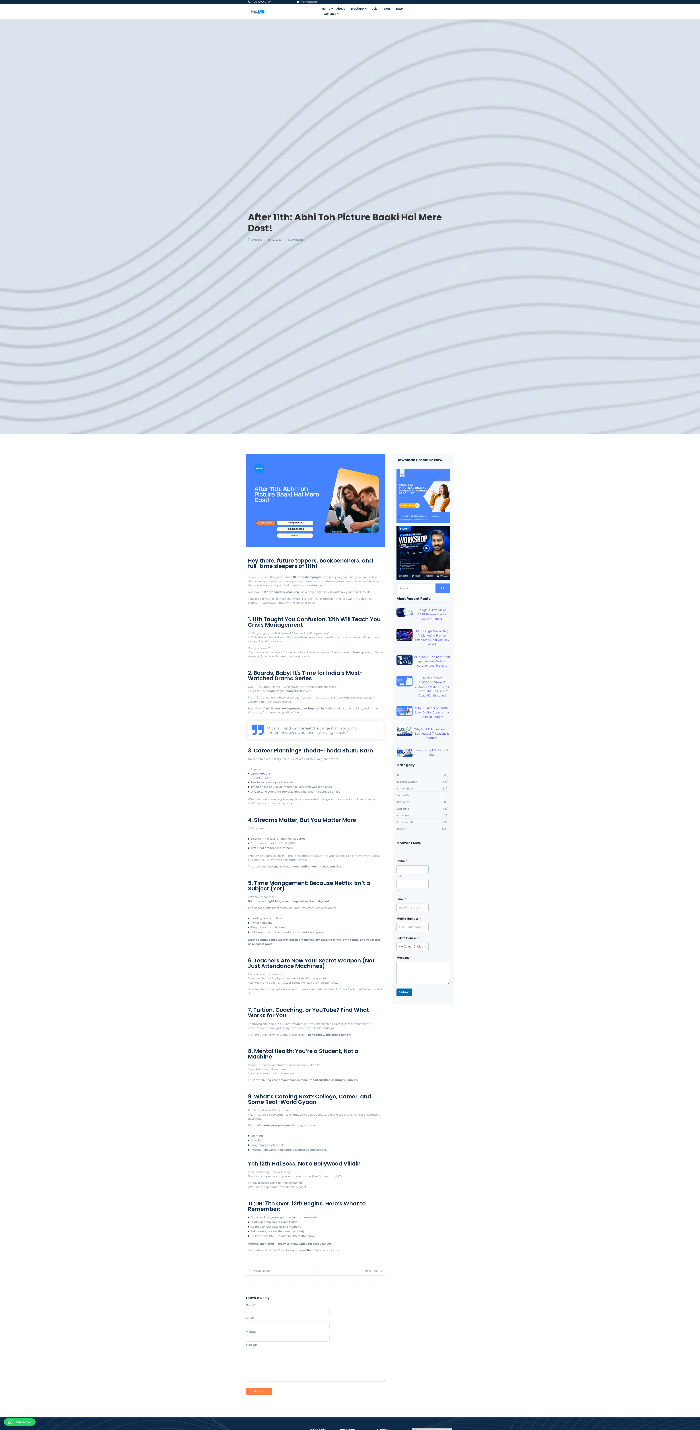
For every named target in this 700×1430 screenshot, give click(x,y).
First (399, 875)
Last (399, 890)
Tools (374, 9)
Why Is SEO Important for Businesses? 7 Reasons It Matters (432, 733)
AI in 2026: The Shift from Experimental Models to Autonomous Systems (432, 661)
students (302, 989)
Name (250, 1305)
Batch (400, 9)
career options (261, 773)
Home (326, 9)
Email (250, 1318)
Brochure (357, 9)
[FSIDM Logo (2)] (262, 11)
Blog (387, 9)
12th (265, 592)
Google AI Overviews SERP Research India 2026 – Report (431, 614)
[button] (20, 1422)
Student (257, 239)
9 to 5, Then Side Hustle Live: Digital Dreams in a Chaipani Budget (432, 712)
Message (252, 1345)
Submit (404, 992)
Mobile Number (408, 918)
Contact (330, 14)
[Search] (442, 588)
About (340, 9)
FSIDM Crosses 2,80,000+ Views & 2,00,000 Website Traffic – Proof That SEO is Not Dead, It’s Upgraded (432, 686)
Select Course (407, 938)
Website (251, 1331)
